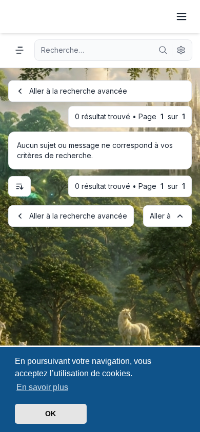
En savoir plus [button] (42, 387)
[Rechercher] (163, 50)
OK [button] (50, 413)
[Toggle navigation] (181, 16)
